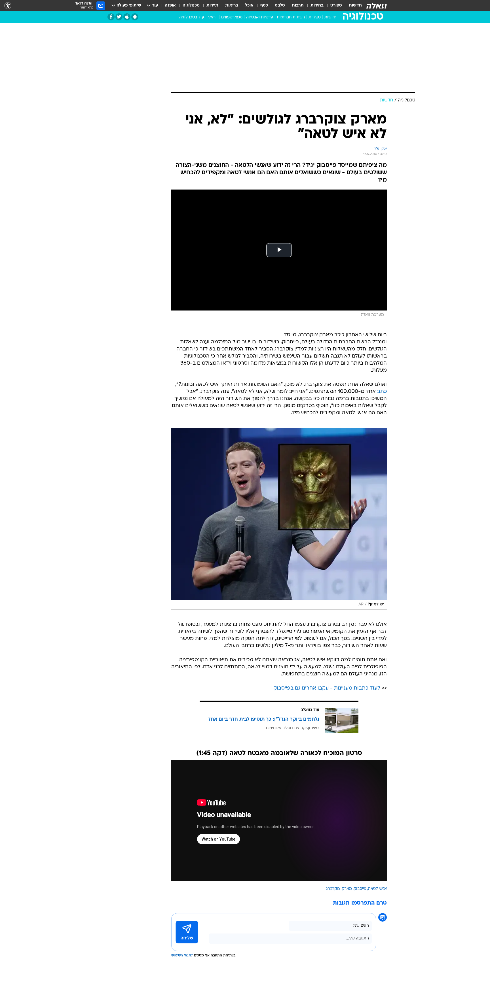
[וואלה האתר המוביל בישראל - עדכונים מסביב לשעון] (376, 5)
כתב (382, 391)
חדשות (355, 5)
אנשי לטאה (377, 889)
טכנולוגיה (191, 5)
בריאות (231, 5)
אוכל (249, 5)
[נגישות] (7, 5)
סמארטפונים (231, 17)
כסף (264, 5)
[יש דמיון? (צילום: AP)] (279, 519)
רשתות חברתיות (291, 17)
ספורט (336, 5)
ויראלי (212, 17)
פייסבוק (360, 889)
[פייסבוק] (111, 16)
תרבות (298, 5)
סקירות (315, 17)
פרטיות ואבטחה (259, 17)
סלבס (280, 5)
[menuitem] (352, 6)
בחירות (317, 5)
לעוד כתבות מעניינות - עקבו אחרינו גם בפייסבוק (326, 688)
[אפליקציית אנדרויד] (134, 16)
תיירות (212, 5)
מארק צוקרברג (339, 889)
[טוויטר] (118, 16)
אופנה (170, 5)
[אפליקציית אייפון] (126, 16)
